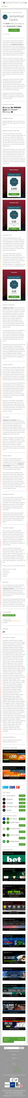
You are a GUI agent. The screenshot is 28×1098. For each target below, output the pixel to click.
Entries (17, 1068)
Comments (17, 1069)
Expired (17, 1060)
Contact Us (5, 1090)
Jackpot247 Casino (14, 175)
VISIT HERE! (14, 30)
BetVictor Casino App (9, 919)
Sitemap (11, 1090)
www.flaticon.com (7, 1095)
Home (4, 12)
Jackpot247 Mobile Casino (10, 751)
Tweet (6, 787)
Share (12, 787)
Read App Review (14, 761)
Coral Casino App (7, 936)
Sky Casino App (7, 969)
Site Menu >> (5, 6)
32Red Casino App (8, 902)
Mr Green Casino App (9, 869)
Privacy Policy (8, 1092)
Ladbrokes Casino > (6, 1039)
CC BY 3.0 (22, 1095)
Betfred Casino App (8, 1002)
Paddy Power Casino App (10, 985)
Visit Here (14, 194)
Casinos (9, 12)
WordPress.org (17, 1071)
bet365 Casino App (8, 853)
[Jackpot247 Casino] (14, 182)
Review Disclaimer (18, 1092)
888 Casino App (7, 886)
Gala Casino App (7, 952)
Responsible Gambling (19, 1090)
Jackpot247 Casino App (9, 768)
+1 (18, 787)
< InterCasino (21, 1039)
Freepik (18, 1094)
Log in (17, 1066)
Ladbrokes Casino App (9, 1018)
